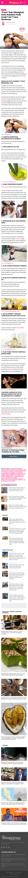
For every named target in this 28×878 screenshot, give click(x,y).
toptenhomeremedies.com (12, 311)
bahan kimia (8, 369)
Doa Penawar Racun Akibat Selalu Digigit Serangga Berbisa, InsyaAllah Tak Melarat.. (17, 498)
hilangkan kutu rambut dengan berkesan (13, 474)
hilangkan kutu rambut (8, 473)
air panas (18, 238)
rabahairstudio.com (11, 389)
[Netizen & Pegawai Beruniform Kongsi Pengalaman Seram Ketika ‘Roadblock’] (14, 760)
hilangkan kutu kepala (15, 472)
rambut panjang (5, 413)
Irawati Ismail (11, 22)
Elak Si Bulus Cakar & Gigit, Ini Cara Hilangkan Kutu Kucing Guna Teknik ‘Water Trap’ (17, 489)
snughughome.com (10, 349)
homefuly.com (9, 263)
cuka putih (19, 327)
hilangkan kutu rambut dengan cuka (12, 476)
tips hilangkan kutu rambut (13, 480)
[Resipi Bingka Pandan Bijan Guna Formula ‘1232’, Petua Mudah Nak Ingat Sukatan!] (14, 671)
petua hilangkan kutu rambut (14, 479)
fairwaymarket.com (11, 181)
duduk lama (22, 75)
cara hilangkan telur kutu (13, 470)
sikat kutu (4, 99)
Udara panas (5, 187)
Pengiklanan (10, 872)
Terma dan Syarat (14, 874)
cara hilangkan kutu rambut (14, 469)
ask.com (8, 134)
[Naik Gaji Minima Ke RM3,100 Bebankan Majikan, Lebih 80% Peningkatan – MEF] (14, 780)
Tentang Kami (18, 872)
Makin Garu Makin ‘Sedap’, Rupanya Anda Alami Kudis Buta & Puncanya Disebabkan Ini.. (18, 506)
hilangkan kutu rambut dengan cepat (13, 475)
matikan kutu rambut (11, 477)
